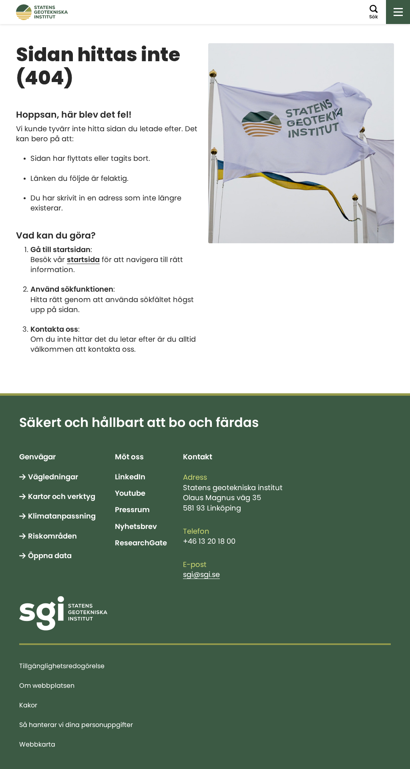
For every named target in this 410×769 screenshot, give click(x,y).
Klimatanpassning (62, 516)
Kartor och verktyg (61, 496)
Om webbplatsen (46, 685)
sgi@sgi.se (201, 574)
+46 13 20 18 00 (209, 541)
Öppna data (50, 555)
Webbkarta (37, 744)
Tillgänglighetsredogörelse (62, 666)
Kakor (28, 705)
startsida (83, 259)
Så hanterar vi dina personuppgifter (76, 724)
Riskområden (52, 536)
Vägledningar (53, 477)
